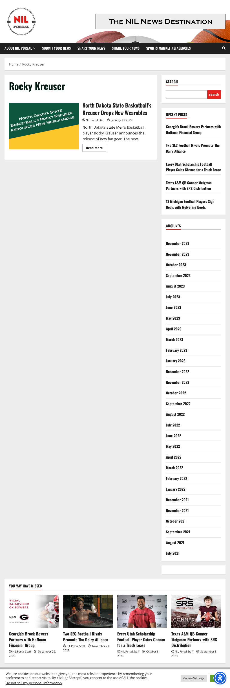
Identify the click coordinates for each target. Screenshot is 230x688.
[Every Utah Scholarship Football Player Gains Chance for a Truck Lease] (142, 611)
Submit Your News (56, 48)
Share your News (125, 48)
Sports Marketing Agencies (168, 48)
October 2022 (176, 393)
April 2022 (173, 457)
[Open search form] (224, 48)
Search (172, 81)
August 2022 (175, 414)
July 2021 (172, 553)
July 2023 (173, 296)
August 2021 (175, 542)
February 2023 (176, 350)
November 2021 (177, 510)
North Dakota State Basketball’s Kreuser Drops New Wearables (44, 126)
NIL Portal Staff (95, 120)
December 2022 (177, 371)
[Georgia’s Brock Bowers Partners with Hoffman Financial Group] (34, 611)
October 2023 (176, 264)
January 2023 (175, 360)
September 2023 (178, 275)
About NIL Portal (18, 48)
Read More (96, 148)
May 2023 (173, 318)
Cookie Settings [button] (193, 678)
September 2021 (178, 531)
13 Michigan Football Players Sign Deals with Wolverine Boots (190, 204)
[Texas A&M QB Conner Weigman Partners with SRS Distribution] (196, 611)
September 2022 (178, 403)
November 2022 (177, 382)
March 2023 (174, 339)
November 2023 (177, 254)
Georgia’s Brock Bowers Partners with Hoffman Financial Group (193, 129)
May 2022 (173, 446)
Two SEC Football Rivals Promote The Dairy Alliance (85, 636)
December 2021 (177, 499)
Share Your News (91, 48)
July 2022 (173, 425)
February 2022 (176, 478)
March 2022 (174, 467)
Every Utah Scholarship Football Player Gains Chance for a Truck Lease (193, 167)
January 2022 (175, 489)
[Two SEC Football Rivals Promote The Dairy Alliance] (88, 611)
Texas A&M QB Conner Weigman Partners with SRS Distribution (189, 185)
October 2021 (176, 521)
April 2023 (173, 329)
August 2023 (175, 286)
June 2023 (173, 307)
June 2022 (173, 435)
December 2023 (177, 243)
